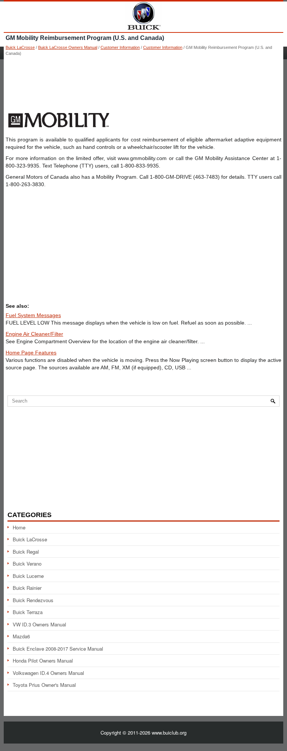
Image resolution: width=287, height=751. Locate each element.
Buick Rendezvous (33, 600)
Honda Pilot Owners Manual (43, 660)
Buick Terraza (28, 612)
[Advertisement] (143, 82)
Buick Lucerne (28, 575)
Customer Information (120, 47)
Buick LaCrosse (20, 47)
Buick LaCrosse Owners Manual (67, 47)
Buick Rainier (27, 587)
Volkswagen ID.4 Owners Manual (48, 672)
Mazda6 (21, 636)
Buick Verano (27, 563)
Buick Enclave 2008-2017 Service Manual (58, 648)
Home (19, 527)
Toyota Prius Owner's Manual (44, 684)
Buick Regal (26, 551)
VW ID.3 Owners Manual (39, 624)
